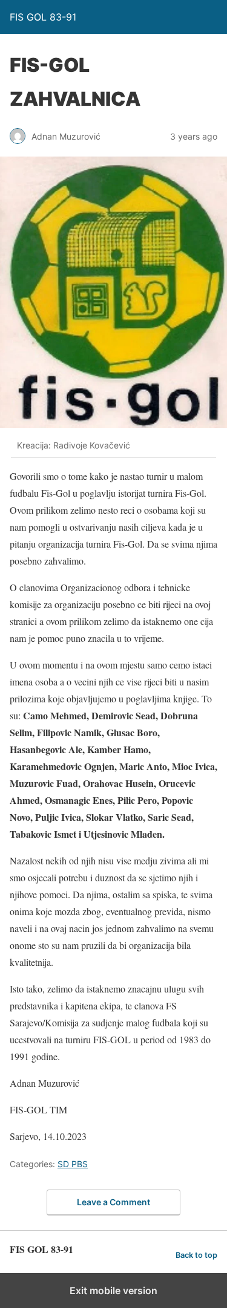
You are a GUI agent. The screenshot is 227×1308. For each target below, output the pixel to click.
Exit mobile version (113, 1290)
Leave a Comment (113, 1202)
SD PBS (73, 1164)
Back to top (196, 1255)
